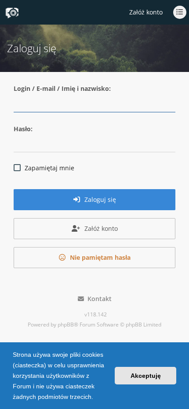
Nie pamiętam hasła (99, 257)
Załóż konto (146, 12)
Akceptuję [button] (146, 375)
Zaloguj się (99, 199)
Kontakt (98, 298)
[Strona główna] (12, 13)
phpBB (66, 324)
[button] (96, 397)
